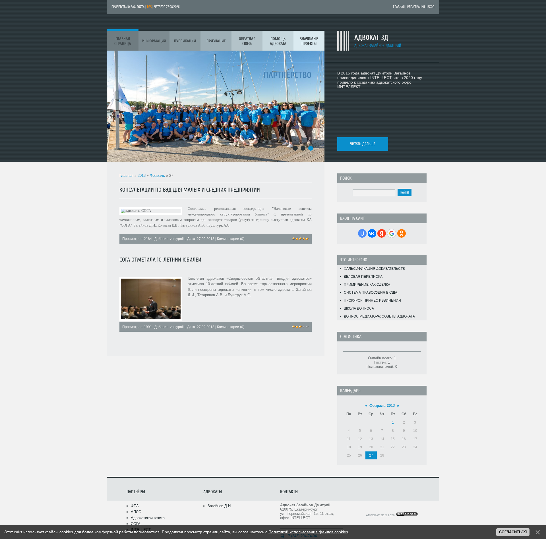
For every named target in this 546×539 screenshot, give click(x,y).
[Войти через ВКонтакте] (372, 233)
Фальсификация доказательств (374, 269)
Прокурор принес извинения (372, 300)
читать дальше (362, 144)
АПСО (136, 512)
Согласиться (513, 532)
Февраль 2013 (382, 405)
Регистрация (416, 7)
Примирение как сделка (367, 285)
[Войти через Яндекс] (381, 233)
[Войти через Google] (391, 233)
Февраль (157, 175)
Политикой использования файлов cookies (308, 532)
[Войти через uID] (362, 233)
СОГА (135, 524)
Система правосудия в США (370, 293)
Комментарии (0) (230, 239)
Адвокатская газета (148, 518)
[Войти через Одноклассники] (401, 233)
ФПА (135, 506)
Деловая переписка (363, 277)
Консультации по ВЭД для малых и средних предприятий (189, 189)
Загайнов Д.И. (220, 506)
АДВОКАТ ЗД (371, 38)
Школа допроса (359, 308)
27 (371, 455)
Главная (399, 7)
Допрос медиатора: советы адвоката (379, 316)
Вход (431, 7)
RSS (149, 7)
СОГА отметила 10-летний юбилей (160, 259)
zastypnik (177, 239)
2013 (142, 175)
